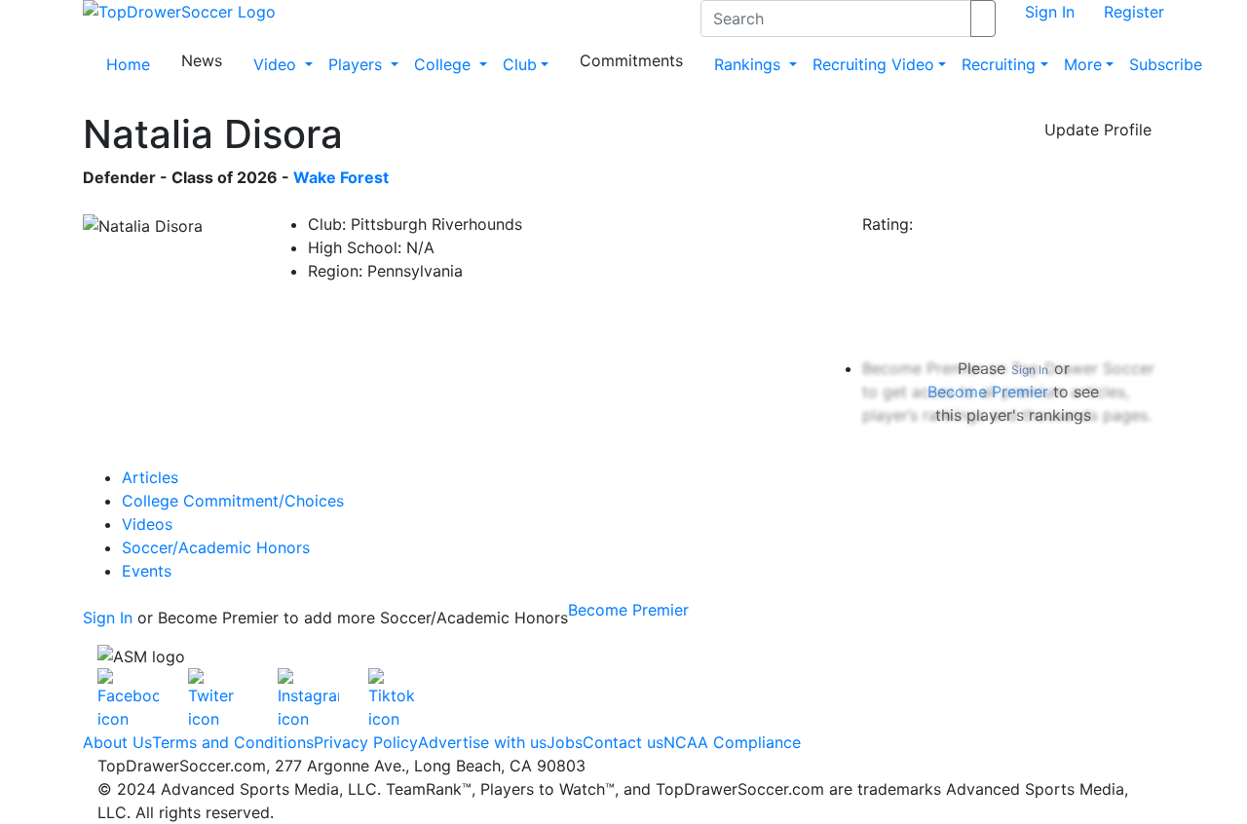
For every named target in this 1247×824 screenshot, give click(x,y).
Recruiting (999, 64)
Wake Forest (341, 177)
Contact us (623, 742)
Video (277, 64)
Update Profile (1098, 129)
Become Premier (628, 609)
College (444, 64)
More (1083, 64)
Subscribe (1165, 64)
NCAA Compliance (732, 742)
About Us (117, 742)
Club (520, 64)
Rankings (749, 64)
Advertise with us (482, 742)
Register (1134, 11)
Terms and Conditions (233, 742)
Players (357, 64)
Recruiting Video (873, 64)
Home (128, 64)
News (201, 60)
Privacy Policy (366, 742)
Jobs (565, 742)
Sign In (1050, 11)
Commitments (631, 60)
